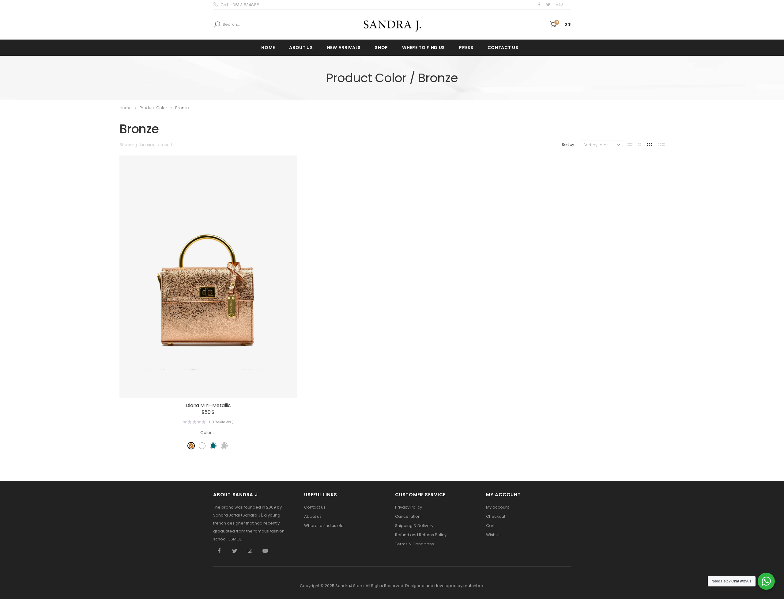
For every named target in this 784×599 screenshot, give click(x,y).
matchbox (473, 586)
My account (497, 507)
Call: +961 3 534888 (240, 5)
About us (301, 47)
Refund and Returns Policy (421, 535)
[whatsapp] (558, 5)
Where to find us (423, 47)
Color (206, 432)
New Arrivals (344, 47)
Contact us (503, 47)
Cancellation (407, 516)
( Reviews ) (221, 422)
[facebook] (539, 5)
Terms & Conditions (414, 544)
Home (268, 47)
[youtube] (265, 551)
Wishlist (493, 535)
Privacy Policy (408, 507)
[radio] (191, 446)
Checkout (495, 516)
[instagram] (561, 5)
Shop (381, 47)
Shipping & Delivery (414, 525)
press (466, 47)
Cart (490, 525)
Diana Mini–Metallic (208, 405)
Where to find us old (324, 525)
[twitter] (548, 5)
